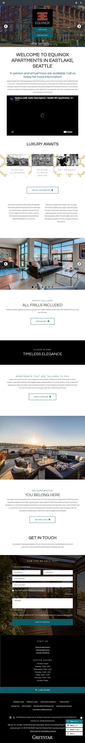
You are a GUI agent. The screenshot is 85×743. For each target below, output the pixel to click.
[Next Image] (79, 26)
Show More (69, 594)
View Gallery (42, 35)
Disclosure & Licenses (64, 706)
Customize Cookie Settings (42, 709)
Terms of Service (63, 615)
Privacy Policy (48, 615)
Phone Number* (19, 585)
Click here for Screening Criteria (43, 731)
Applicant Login (32, 702)
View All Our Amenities (41, 190)
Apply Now (42, 30)
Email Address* (19, 578)
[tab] (34, 44)
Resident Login (18, 702)
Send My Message (42, 622)
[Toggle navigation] (4, 3)
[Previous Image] (6, 26)
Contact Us (15, 706)
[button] (76, 3)
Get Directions (41, 519)
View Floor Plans (41, 397)
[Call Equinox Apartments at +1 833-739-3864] (81, 3)
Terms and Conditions (48, 702)
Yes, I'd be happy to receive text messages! (30, 590)
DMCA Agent (27, 706)
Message (18, 600)
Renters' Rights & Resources (44, 706)
